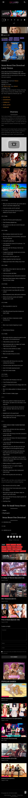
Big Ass (19, 544)
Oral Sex (12, 551)
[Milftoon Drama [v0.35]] (14, 690)
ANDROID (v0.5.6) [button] (7, 530)
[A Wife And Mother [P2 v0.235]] (14, 750)
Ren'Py (10, 40)
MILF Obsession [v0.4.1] (8, 599)
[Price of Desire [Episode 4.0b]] (14, 611)
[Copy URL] (14, 23)
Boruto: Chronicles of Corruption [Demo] (11, 718)
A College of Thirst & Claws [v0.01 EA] (12, 578)
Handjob (4, 549)
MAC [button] (4, 526)
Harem (9, 549)
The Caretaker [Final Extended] (9, 738)
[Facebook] (8, 19)
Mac (9, 86)
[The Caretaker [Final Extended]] (14, 730)
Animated (13, 544)
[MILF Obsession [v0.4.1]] (14, 590)
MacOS (22, 38)
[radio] (8, 537)
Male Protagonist (17, 549)
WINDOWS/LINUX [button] (7, 522)
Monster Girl (5, 551)
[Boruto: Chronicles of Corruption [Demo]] (14, 710)
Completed (4, 736)
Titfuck (17, 551)
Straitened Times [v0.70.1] (7, 778)
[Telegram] (24, 19)
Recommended (5, 596)
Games (11, 38)
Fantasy (9, 547)
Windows (16, 40)
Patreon (16, 81)
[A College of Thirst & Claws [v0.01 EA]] (14, 569)
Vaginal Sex (22, 551)
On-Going (5, 40)
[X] (11, 19)
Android (16, 38)
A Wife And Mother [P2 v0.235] (8, 758)
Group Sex (19, 547)
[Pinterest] (14, 19)
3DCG (8, 544)
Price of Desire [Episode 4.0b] (10, 620)
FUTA (14, 547)
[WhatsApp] (18, 19)
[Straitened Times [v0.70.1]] (14, 770)
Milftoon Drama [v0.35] (7, 698)
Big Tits (4, 547)
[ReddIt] (21, 19)
